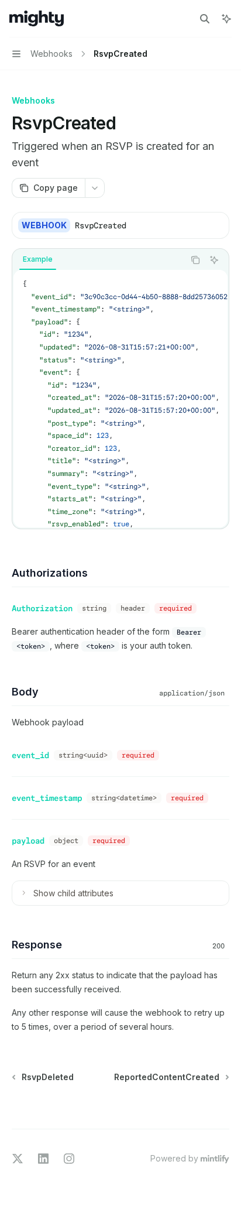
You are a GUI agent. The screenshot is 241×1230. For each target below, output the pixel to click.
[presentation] (120, 398)
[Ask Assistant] (214, 260)
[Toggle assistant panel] (226, 18)
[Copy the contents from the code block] (195, 260)
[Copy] (215, 225)
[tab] (37, 259)
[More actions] (95, 188)
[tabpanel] (120, 398)
